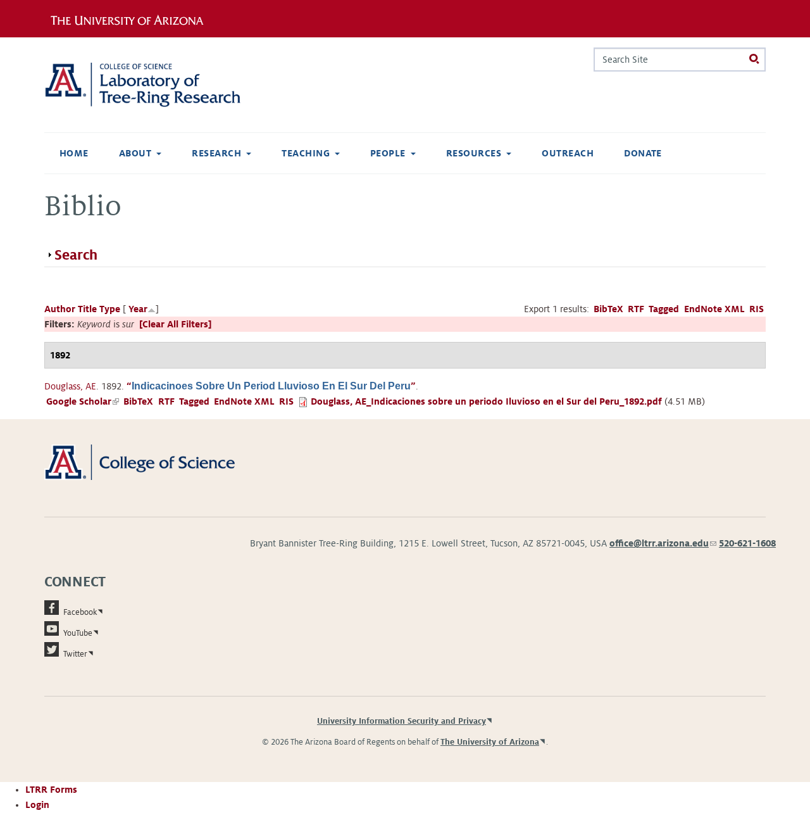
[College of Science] (157, 462)
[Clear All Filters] (175, 324)
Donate (643, 153)
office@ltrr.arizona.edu (662, 543)
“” (271, 386)
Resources (473, 153)
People (388, 153)
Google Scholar (82, 401)
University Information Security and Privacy (401, 721)
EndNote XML (714, 309)
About (135, 153)
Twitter (75, 654)
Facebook (80, 612)
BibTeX (608, 309)
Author (59, 309)
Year (137, 309)
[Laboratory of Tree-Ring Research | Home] (157, 85)
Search (75, 255)
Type (109, 309)
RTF (636, 309)
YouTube (77, 633)
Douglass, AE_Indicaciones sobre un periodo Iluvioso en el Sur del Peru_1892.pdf (486, 401)
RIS (756, 309)
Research (216, 153)
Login (37, 805)
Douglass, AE (70, 386)
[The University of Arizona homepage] (131, 18)
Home (74, 153)
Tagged (664, 309)
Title (87, 309)
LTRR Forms (51, 790)
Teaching (306, 153)
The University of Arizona (489, 742)
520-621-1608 (747, 543)
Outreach (568, 153)
